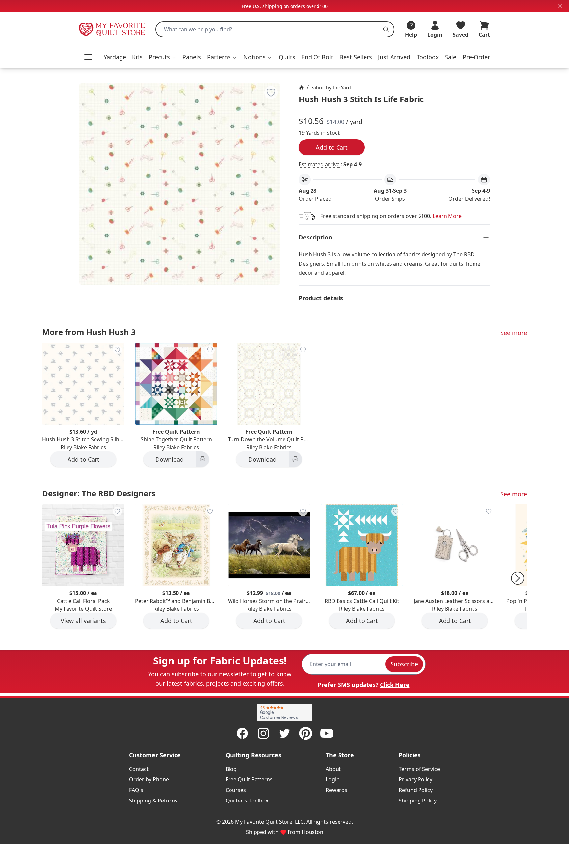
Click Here (395, 685)
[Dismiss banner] (560, 6)
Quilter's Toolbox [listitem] (247, 800)
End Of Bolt (317, 57)
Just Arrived (394, 57)
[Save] (271, 92)
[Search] (385, 29)
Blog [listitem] (231, 769)
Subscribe (404, 664)
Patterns (219, 57)
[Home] (301, 87)
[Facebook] (242, 733)
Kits (137, 57)
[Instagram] (263, 733)
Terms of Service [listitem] (419, 769)
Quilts (287, 57)
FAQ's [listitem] (136, 790)
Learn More (447, 216)
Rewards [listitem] (336, 790)
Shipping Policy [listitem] (418, 800)
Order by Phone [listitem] (149, 779)
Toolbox (428, 57)
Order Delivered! (469, 198)
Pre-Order (476, 57)
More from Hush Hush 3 (89, 331)
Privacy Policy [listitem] (415, 779)
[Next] (517, 578)
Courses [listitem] (236, 790)
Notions (254, 57)
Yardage (115, 57)
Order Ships (390, 198)
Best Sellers (355, 57)
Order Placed (315, 198)
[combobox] (274, 29)
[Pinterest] (305, 733)
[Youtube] (326, 733)
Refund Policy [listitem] (416, 790)
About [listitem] (333, 769)
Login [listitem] (332, 779)
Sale (450, 57)
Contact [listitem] (139, 769)
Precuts (159, 57)
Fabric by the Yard (331, 87)
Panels (191, 57)
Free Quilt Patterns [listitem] (249, 779)
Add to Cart (332, 147)
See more (514, 333)
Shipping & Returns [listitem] (153, 800)
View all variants (83, 621)
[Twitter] (284, 733)
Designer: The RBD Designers (99, 493)
